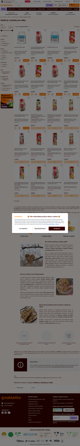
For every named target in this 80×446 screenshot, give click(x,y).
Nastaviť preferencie (40, 228)
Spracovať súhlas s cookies (52, 224)
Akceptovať (57, 228)
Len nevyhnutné (23, 228)
